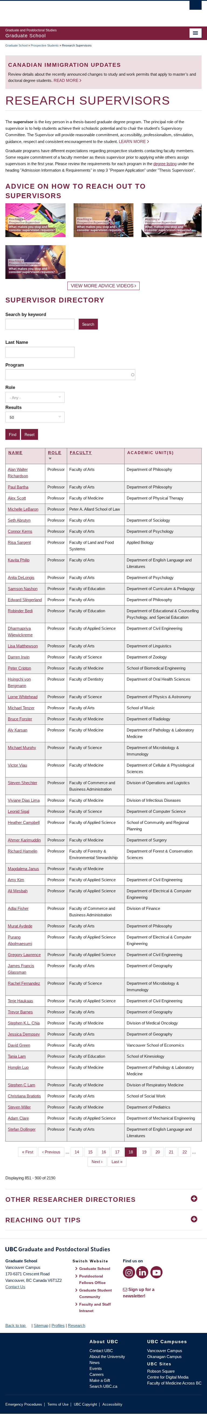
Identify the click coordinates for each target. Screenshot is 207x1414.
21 (173, 1152)
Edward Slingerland (25, 599)
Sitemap (41, 1325)
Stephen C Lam (21, 1085)
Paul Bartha (18, 487)
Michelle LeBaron (23, 509)
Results (13, 407)
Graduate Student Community (95, 1293)
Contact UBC (101, 1350)
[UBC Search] (195, 7)
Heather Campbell (24, 822)
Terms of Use (57, 1404)
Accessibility (112, 1404)
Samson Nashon (22, 588)
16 (106, 1152)
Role (10, 387)
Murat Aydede (20, 926)
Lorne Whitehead (22, 696)
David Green (19, 1045)
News (94, 1362)
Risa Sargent (19, 542)
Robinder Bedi (20, 610)
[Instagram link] (129, 1272)
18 (133, 1152)
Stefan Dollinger (22, 1129)
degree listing (165, 163)
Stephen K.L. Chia (24, 1023)
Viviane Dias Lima (24, 800)
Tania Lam (17, 1056)
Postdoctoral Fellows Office (92, 1279)
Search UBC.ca (103, 1386)
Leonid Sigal (18, 811)
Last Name (16, 342)
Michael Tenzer (21, 708)
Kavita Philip (18, 560)
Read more (67, 80)
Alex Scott (17, 498)
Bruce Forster (20, 719)
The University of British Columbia (88, 11)
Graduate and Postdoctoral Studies (103, 1250)
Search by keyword (25, 314)
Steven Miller (19, 1107)
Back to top (15, 1325)
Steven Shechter (22, 782)
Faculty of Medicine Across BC (174, 1383)
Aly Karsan (17, 730)
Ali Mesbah (17, 891)
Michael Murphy (22, 747)
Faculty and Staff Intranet (95, 1307)
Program (14, 364)
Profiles (58, 1325)
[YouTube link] (156, 1272)
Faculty (81, 452)
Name (15, 452)
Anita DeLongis (21, 577)
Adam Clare (18, 1118)
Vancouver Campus (164, 1350)
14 (79, 1152)
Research (76, 1325)
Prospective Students (45, 45)
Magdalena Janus (23, 868)
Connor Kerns (20, 531)
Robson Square (161, 1371)
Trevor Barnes (20, 1012)
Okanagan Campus (164, 1356)
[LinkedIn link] (142, 1272)
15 (92, 1152)
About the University (107, 1356)
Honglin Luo (18, 1067)
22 (186, 1152)
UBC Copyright (85, 1404)
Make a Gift (99, 1380)
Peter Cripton (19, 668)
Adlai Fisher (18, 908)
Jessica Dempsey (24, 1034)
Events (95, 1368)
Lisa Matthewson (23, 646)
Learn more (132, 141)
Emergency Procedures (23, 1404)
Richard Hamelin (22, 851)
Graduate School (16, 45)
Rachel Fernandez (24, 983)
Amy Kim (16, 879)
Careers (96, 1374)
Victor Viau (17, 765)
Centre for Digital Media (167, 1377)
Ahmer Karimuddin (24, 840)
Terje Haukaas (20, 1001)
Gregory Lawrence (24, 954)
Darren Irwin (18, 657)
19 (146, 1152)
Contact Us (15, 1287)
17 (119, 1152)
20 (160, 1152)
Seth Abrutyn (19, 520)
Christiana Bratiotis (24, 1096)
